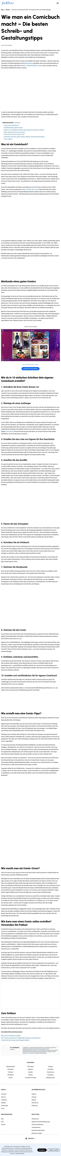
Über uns (3, 1097)
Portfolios (10, 1072)
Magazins (30, 1069)
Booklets (30, 1072)
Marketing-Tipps (50, 1077)
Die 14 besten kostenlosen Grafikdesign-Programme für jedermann (21, 1038)
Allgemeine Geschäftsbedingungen (41, 1121)
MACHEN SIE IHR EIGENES (30, 368)
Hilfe (2, 1121)
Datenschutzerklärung (37, 1124)
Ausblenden (17, 122)
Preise (2, 1108)
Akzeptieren (42, 1150)
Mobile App (35, 1105)
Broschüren (11, 1069)
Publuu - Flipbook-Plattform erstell (32, 65)
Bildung (30, 1075)
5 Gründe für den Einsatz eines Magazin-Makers (15, 1040)
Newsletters (11, 1075)
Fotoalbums (50, 1075)
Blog (2, 9)
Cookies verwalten (53, 1150)
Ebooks (8, 9)
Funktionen (4, 1100)
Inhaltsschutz (35, 1119)
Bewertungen (4, 1105)
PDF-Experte (30, 1066)
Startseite (3, 1094)
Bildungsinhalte (27, 63)
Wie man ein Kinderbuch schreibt (10, 1035)
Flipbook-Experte (10, 1066)
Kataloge (50, 1066)
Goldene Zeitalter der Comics (30, 189)
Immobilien (50, 1069)
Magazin (34, 1100)
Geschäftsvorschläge (30, 1077)
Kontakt (3, 1124)
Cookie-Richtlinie (36, 1127)
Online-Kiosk (35, 1102)
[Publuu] (7, 3)
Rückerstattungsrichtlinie (38, 1130)
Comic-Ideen (9, 431)
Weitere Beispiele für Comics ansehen (30, 364)
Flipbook (34, 1094)
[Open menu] (58, 3)
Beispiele (3, 1102)
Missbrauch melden (37, 1133)
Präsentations (50, 1072)
